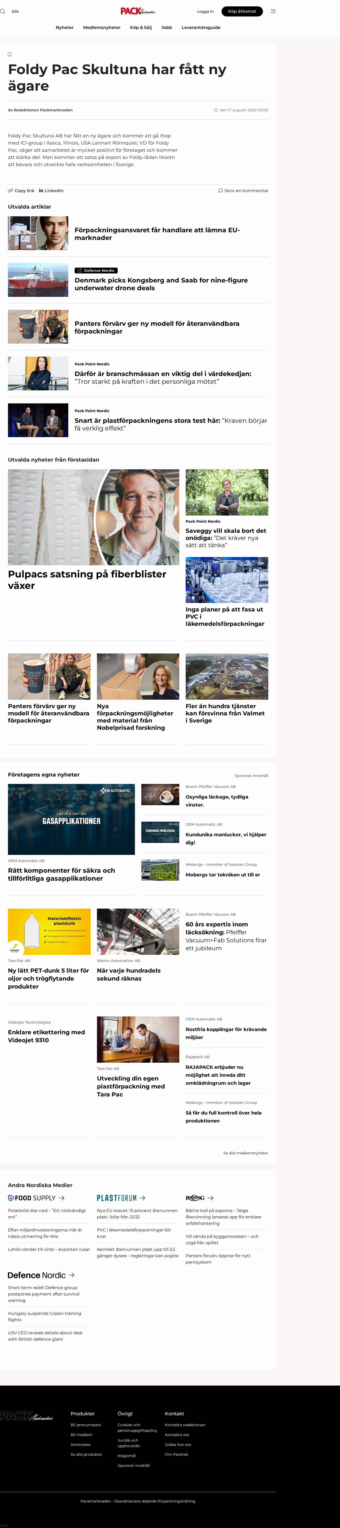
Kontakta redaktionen (185, 1425)
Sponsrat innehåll (134, 1465)
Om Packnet (176, 1454)
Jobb (167, 27)
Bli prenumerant (86, 1425)
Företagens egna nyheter (44, 774)
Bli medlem (81, 1434)
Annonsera (80, 1444)
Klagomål (127, 1455)
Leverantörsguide (201, 27)
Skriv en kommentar (246, 190)
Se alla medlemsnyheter (245, 1153)
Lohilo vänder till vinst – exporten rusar (49, 1249)
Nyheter (65, 27)
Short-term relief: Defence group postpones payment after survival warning (43, 1294)
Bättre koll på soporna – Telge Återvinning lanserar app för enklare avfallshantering (223, 1217)
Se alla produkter (86, 1454)
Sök (15, 11)
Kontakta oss (177, 1434)
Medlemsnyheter (102, 27)
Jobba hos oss (178, 1444)
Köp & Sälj (141, 27)
